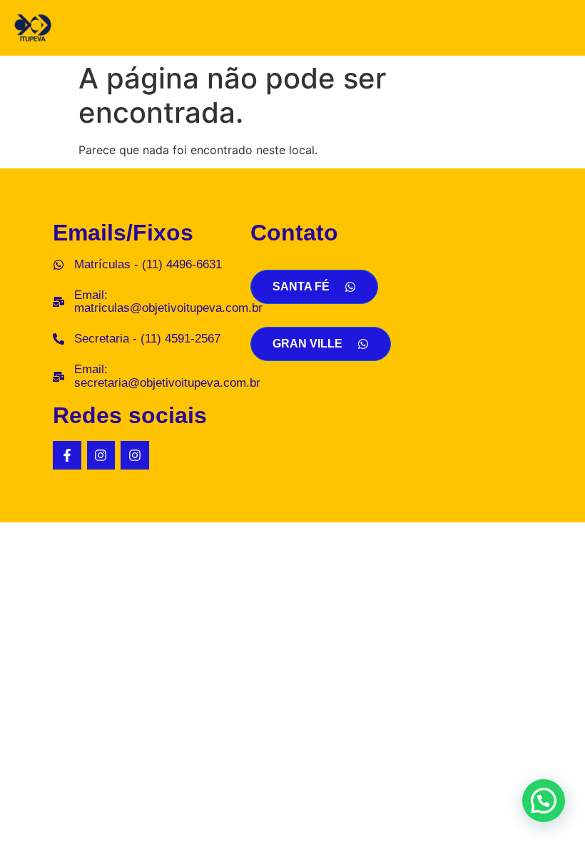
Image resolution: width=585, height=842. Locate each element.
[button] (543, 800)
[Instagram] (101, 455)
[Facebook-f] (67, 455)
